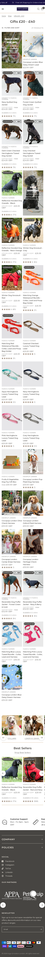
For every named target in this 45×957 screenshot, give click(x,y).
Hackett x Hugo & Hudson (9, 98)
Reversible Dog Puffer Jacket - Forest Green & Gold (11, 604)
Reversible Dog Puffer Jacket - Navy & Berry (32, 603)
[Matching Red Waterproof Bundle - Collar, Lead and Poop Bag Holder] (12, 325)
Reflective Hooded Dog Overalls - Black (12, 202)
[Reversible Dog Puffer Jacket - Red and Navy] (33, 769)
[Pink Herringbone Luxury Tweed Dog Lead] (12, 417)
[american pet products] (12, 896)
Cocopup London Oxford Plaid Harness (32, 522)
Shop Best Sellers (22, 753)
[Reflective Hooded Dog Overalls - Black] (12, 183)
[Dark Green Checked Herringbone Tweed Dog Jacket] (12, 131)
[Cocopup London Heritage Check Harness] (33, 541)
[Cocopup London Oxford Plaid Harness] (33, 503)
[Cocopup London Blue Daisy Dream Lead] (33, 44)
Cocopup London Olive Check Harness (12, 522)
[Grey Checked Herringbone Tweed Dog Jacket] (33, 131)
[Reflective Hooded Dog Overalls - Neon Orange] (12, 230)
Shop (10, 16)
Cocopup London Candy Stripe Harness (11, 560)
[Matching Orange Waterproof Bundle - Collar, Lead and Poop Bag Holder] (33, 277)
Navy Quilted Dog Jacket (9, 103)
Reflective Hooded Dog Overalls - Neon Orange (12, 249)
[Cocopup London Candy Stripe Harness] (12, 541)
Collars (12, 739)
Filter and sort (11, 28)
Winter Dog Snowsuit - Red (12, 296)
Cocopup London (30, 59)
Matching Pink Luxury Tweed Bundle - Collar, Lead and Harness (32, 654)
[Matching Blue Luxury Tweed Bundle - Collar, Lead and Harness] (12, 634)
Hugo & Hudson (8, 198)
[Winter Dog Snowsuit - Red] (12, 277)
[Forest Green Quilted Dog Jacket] (33, 83)
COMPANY (8, 839)
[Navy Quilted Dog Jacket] (12, 83)
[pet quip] (33, 896)
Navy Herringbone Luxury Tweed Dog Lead (31, 394)
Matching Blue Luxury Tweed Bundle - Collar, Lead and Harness (11, 654)
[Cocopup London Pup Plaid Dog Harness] (33, 461)
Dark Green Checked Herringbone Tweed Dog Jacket (11, 153)
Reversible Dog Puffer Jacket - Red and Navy (32, 788)
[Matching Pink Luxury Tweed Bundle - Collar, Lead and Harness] (33, 634)
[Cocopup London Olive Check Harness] (12, 503)
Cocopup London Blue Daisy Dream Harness (11, 696)
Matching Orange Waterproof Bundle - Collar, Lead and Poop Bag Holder (32, 299)
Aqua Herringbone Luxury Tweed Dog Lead (10, 394)
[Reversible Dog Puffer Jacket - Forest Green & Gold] (12, 583)
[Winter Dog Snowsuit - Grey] (33, 230)
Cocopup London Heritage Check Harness (30, 562)
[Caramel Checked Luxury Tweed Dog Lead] (33, 325)
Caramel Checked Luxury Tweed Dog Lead (31, 346)
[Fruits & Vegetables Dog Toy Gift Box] (12, 461)
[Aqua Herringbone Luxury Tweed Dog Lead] (12, 374)
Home (4, 16)
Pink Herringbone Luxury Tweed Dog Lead (10, 438)
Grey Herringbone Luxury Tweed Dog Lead (31, 438)
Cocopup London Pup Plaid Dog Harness (32, 480)
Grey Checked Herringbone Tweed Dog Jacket (31, 153)
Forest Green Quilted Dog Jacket (32, 103)
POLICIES (8, 847)
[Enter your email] (41, 929)
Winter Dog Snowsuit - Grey (33, 249)
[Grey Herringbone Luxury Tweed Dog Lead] (33, 417)
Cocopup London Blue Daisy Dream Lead (33, 63)
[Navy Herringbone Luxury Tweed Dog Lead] (33, 374)
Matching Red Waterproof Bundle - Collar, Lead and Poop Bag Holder (11, 347)
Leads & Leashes (33, 739)
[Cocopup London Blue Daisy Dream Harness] (12, 677)
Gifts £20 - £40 (19, 16)
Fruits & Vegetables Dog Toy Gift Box (10, 480)
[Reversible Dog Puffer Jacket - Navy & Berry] (33, 583)
